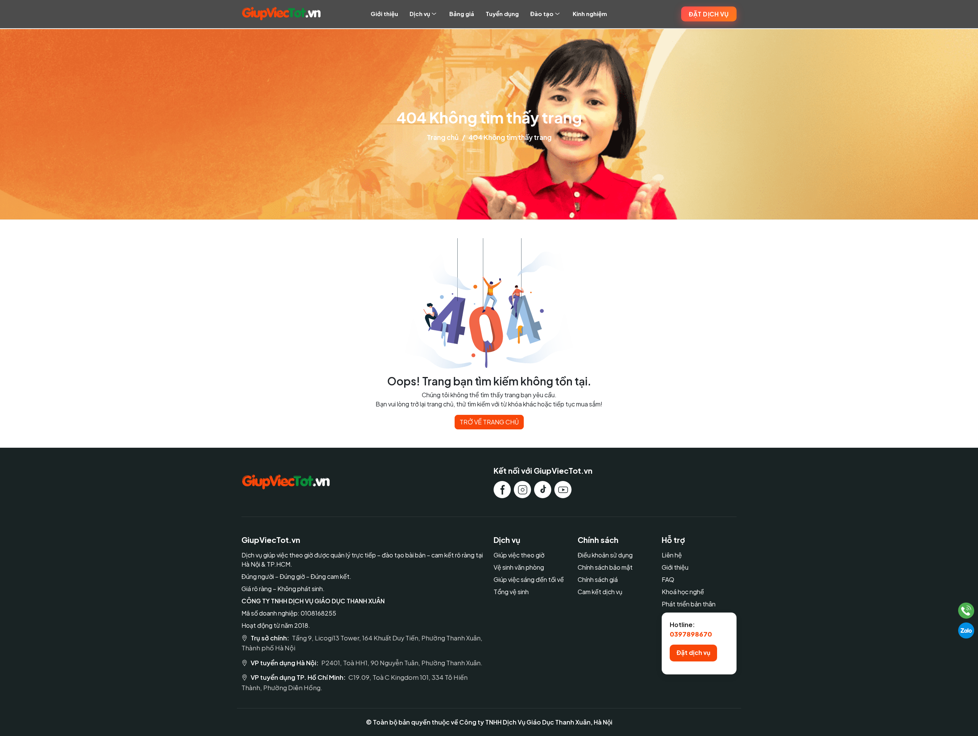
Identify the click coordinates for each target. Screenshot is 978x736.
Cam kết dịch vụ (600, 592)
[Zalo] (966, 630)
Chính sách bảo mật (605, 567)
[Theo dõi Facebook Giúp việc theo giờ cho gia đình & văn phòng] (502, 489)
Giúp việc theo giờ (519, 555)
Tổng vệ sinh (511, 592)
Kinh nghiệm (590, 13)
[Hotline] (966, 611)
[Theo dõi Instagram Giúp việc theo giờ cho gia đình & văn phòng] (522, 489)
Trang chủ (443, 137)
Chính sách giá (598, 579)
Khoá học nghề (683, 592)
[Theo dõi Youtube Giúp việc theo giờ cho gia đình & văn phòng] (563, 489)
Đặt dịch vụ (709, 14)
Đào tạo (542, 13)
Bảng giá (461, 13)
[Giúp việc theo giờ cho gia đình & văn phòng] (281, 13)
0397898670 (691, 634)
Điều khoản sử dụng (605, 555)
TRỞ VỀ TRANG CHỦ (489, 422)
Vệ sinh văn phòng (519, 567)
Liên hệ (672, 555)
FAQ (668, 579)
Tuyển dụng (502, 13)
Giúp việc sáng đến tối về (529, 579)
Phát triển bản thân (689, 604)
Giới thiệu (384, 13)
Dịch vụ (420, 13)
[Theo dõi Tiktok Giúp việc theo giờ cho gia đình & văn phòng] (542, 489)
